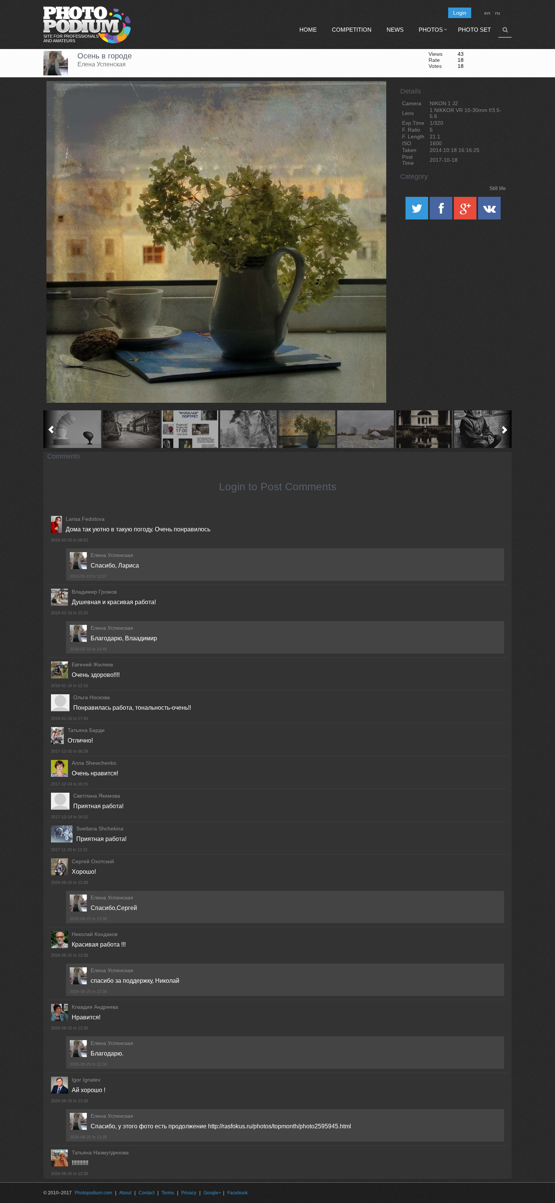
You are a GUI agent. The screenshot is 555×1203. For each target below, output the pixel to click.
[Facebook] (442, 211)
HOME (308, 29)
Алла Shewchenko (94, 763)
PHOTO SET (474, 29)
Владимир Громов (94, 592)
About (125, 1192)
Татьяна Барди (86, 730)
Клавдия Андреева (95, 1007)
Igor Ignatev (86, 1080)
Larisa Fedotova (85, 519)
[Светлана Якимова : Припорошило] (365, 429)
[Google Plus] (466, 211)
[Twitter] (417, 211)
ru (497, 13)
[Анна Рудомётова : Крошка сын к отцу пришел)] (73, 429)
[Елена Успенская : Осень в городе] (307, 429)
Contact (146, 1192)
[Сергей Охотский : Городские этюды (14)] (131, 429)
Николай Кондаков (94, 934)
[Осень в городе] (371, 100)
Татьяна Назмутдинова (100, 1152)
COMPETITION (352, 29)
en (487, 13)
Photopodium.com (93, 1192)
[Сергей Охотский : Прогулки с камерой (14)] (424, 429)
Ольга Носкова (91, 697)
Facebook (237, 1192)
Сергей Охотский (93, 861)
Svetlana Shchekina (99, 829)
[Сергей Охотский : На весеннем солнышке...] (482, 429)
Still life (497, 188)
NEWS (395, 29)
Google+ (212, 1192)
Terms (168, 1192)
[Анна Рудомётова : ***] (248, 429)
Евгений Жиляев (92, 664)
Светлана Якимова (96, 796)
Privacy (188, 1192)
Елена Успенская (101, 64)
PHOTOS (431, 29)
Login (459, 13)
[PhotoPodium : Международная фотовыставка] (190, 429)
